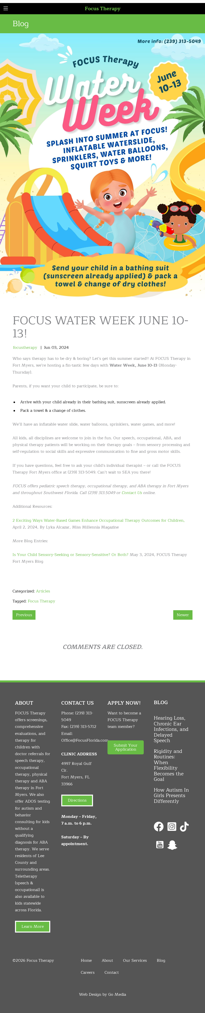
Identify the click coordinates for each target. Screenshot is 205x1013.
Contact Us (132, 493)
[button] (126, 747)
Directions (77, 800)
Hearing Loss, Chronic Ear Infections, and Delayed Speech (171, 729)
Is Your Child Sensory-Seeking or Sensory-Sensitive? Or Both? (70, 554)
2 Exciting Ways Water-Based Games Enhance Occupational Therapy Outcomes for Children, (98, 520)
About (107, 960)
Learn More (33, 926)
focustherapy (25, 347)
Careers (87, 972)
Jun (47, 347)
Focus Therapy (102, 8)
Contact (111, 972)
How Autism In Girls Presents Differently (171, 795)
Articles (43, 591)
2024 (64, 347)
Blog (161, 960)
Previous (24, 615)
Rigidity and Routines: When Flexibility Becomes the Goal (169, 765)
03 (54, 347)
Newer (183, 615)
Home (86, 960)
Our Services (135, 960)
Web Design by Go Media (102, 994)
